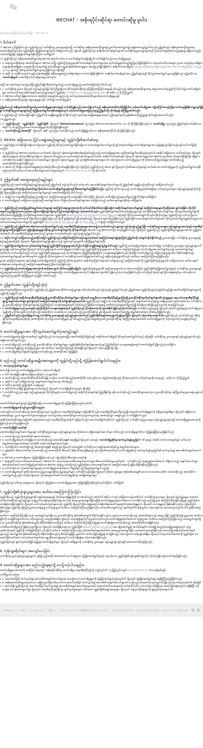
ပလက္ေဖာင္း (36, 610)
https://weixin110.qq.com (78, 170)
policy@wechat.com (138, 570)
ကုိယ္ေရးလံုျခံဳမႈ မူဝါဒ (147, 610)
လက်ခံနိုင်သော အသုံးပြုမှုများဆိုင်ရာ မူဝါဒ (85, 92)
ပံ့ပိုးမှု (22, 610)
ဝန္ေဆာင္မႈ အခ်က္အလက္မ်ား (122, 610)
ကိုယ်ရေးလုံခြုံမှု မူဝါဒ (108, 215)
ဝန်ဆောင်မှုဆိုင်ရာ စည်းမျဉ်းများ (81, 215)
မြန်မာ (51, 610)
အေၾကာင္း (9, 610)
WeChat (85, 610)
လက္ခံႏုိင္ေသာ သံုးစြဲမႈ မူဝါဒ (175, 610)
